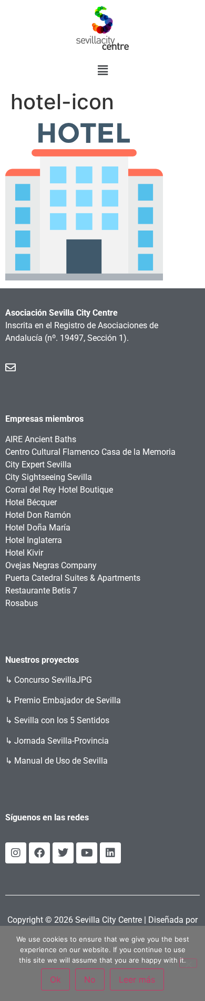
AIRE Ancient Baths (40, 439)
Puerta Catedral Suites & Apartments (72, 578)
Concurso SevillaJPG (53, 680)
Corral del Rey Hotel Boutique (59, 490)
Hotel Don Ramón (38, 515)
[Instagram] (15, 852)
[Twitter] (63, 852)
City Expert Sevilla (38, 465)
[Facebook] (39, 852)
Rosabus (21, 603)
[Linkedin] (110, 852)
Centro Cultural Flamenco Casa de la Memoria (90, 452)
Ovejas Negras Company (51, 565)
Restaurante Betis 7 (41, 591)
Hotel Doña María (37, 528)
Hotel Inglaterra (33, 540)
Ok (55, 979)
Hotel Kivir (24, 553)
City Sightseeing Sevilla (48, 477)
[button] (102, 70)
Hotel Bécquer (31, 502)
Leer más (137, 979)
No (90, 979)
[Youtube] (86, 852)
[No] (188, 963)
